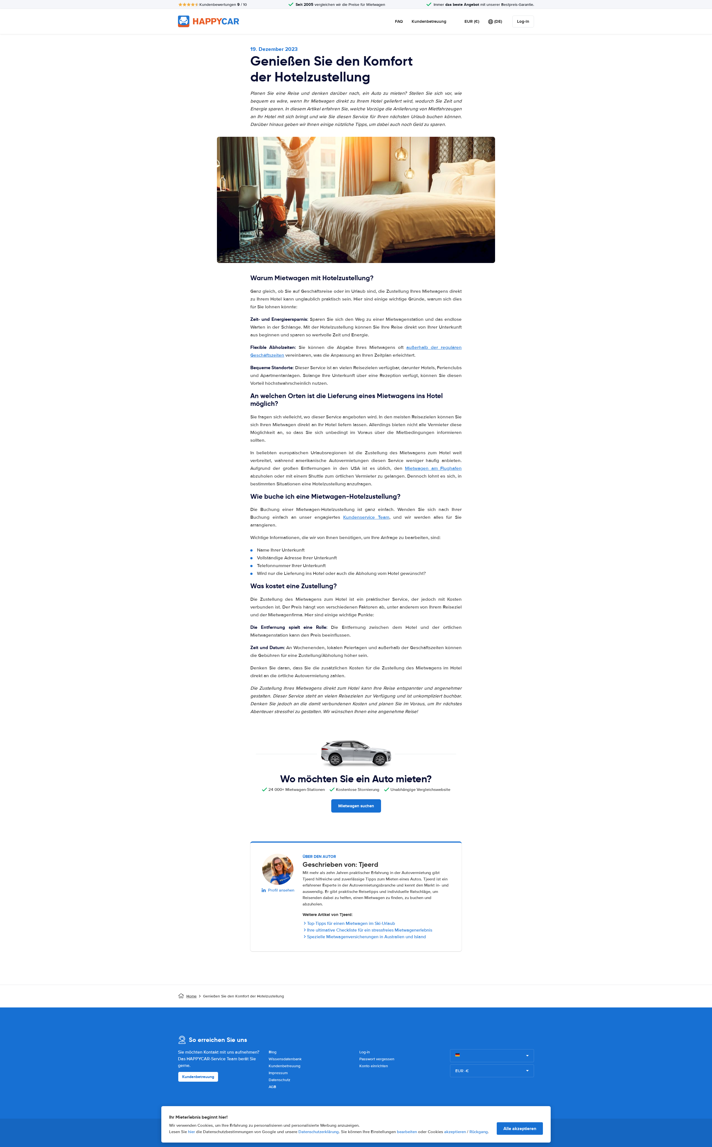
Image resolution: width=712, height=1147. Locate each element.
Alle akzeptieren (519, 1128)
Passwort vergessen (376, 1059)
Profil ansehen (281, 890)
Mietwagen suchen (356, 806)
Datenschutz (279, 1080)
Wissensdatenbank (285, 1059)
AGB (272, 1086)
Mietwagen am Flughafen (433, 468)
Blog (272, 1052)
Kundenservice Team (366, 517)
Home (191, 996)
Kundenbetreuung (429, 21)
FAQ (399, 21)
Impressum (278, 1073)
